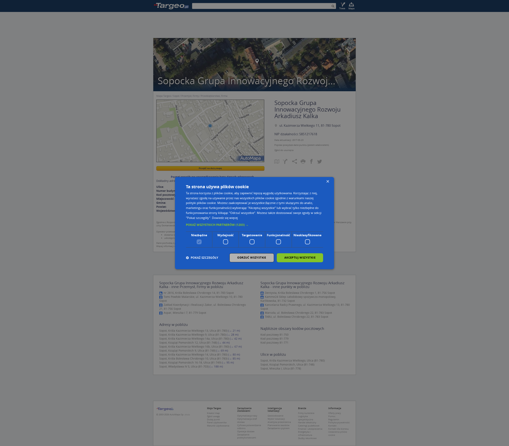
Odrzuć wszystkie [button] (251, 257)
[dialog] (254, 223)
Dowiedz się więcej (225, 218)
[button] (254, 225)
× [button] (327, 181)
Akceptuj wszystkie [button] (300, 257)
